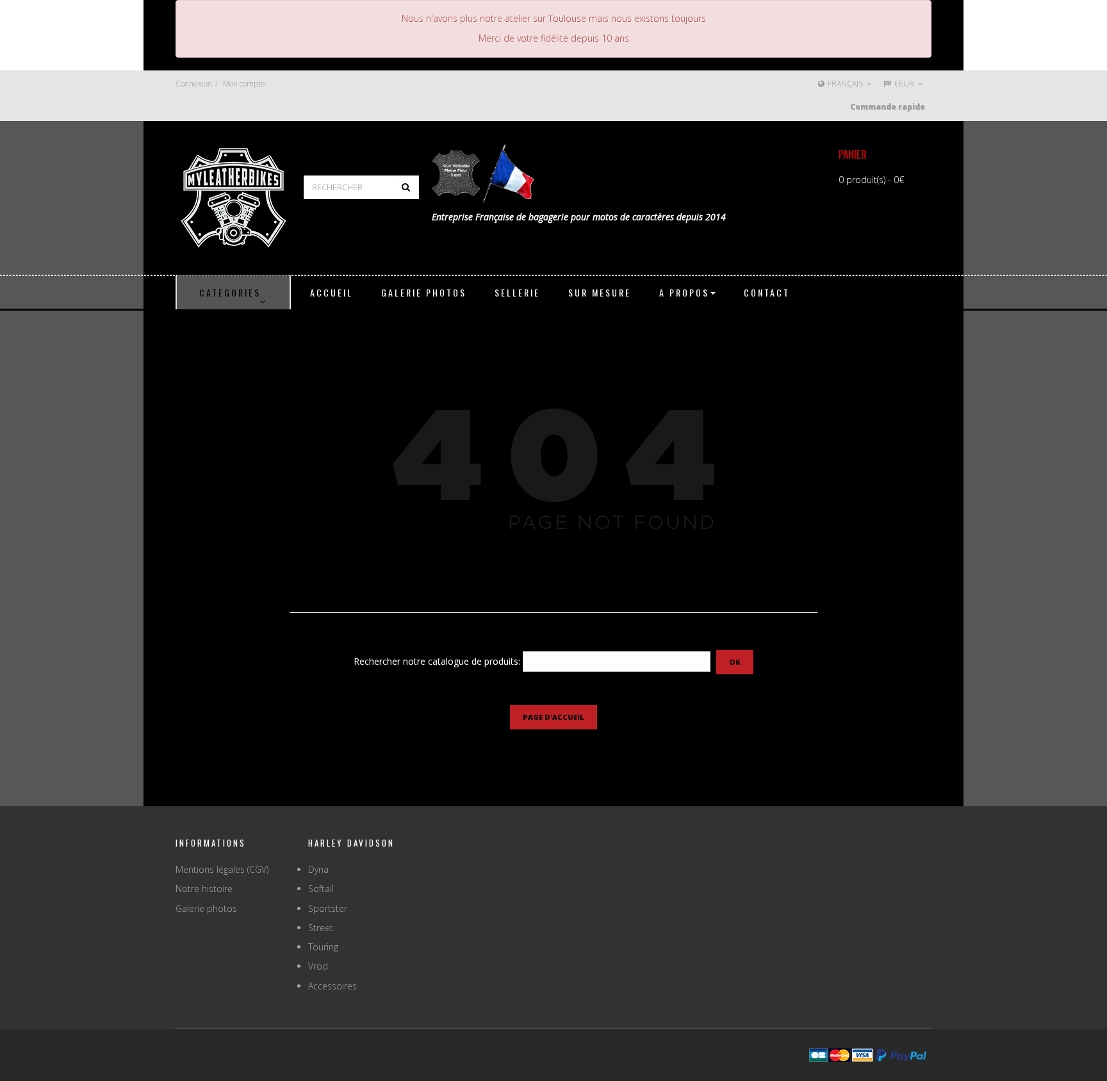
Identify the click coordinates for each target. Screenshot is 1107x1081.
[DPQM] (233, 196)
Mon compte (244, 83)
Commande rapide (887, 106)
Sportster (327, 908)
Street (320, 928)
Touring (323, 947)
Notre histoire (204, 888)
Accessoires (332, 986)
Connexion (194, 83)
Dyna (318, 869)
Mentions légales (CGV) (222, 869)
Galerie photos (206, 908)
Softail (321, 888)
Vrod (318, 966)
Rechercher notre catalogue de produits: (437, 661)
